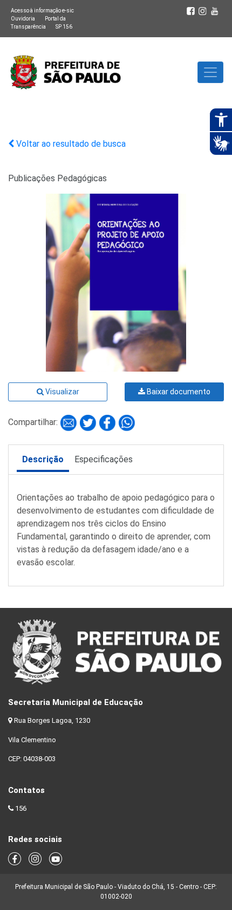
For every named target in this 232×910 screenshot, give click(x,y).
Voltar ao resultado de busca (70, 144)
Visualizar (61, 391)
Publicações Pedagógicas (57, 178)
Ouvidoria (23, 19)
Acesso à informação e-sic (42, 10)
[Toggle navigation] (210, 72)
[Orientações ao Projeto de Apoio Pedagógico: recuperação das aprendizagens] (69, 422)
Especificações (103, 459)
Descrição (43, 459)
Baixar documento (177, 391)
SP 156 (64, 27)
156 (20, 808)
